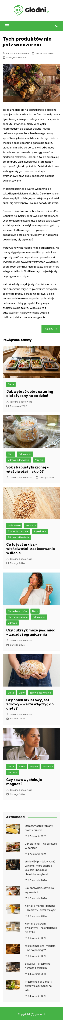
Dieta (9, 57)
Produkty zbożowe (18, 531)
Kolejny (49, 329)
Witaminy (48, 766)
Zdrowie (38, 460)
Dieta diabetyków (17, 611)
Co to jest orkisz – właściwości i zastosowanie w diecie (30, 548)
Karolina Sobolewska (17, 53)
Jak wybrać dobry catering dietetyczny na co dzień (29, 393)
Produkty (31, 525)
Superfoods (40, 531)
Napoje (34, 766)
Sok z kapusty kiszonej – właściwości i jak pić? (27, 469)
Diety (11, 454)
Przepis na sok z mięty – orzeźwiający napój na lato (39, 986)
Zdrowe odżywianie (18, 460)
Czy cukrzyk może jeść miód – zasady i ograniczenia (30, 632)
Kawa (22, 766)
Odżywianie (19, 57)
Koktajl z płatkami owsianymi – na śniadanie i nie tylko (41, 928)
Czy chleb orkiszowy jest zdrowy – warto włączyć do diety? (30, 704)
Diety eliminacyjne (18, 617)
